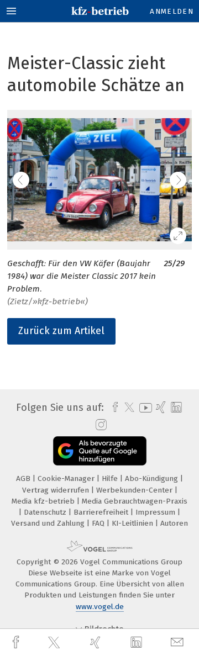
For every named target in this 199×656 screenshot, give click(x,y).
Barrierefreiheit (102, 512)
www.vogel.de (100, 606)
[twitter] (55, 642)
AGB (24, 478)
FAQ (99, 523)
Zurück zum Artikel (61, 331)
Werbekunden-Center (135, 490)
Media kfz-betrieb (44, 501)
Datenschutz (46, 512)
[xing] (96, 642)
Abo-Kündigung (152, 478)
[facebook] (17, 642)
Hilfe (111, 478)
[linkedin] (137, 643)
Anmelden (171, 11)
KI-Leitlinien (133, 523)
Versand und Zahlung (49, 523)
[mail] (178, 642)
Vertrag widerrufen (56, 490)
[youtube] (143, 408)
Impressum (156, 512)
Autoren (174, 523)
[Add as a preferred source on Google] (99, 450)
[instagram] (100, 425)
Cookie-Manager (67, 478)
